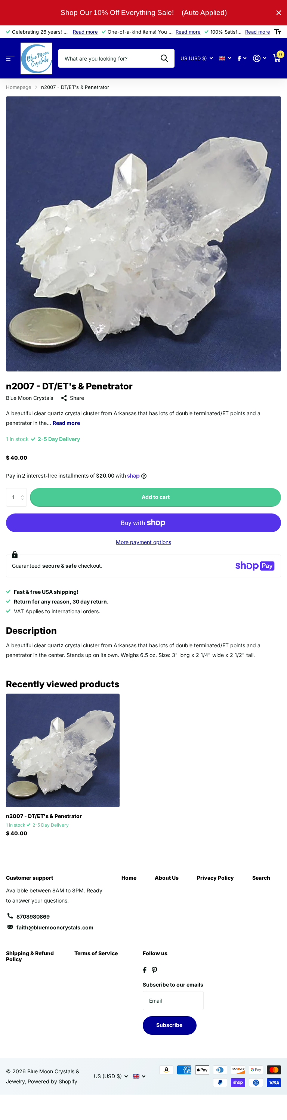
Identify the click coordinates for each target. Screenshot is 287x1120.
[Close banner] (278, 12)
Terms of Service (96, 953)
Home (128, 877)
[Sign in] (259, 58)
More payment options (143, 542)
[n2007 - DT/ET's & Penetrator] (63, 750)
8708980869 (33, 916)
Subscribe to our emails (173, 984)
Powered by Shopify (52, 1081)
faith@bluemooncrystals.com (54, 927)
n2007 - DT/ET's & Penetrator (44, 816)
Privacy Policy (215, 877)
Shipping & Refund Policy (30, 956)
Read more (85, 32)
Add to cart (156, 497)
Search (261, 877)
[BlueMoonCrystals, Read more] (242, 58)
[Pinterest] (154, 970)
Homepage (18, 87)
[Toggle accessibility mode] (277, 32)
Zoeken (164, 58)
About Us (167, 877)
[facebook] (144, 970)
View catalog (10, 58)
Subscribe (169, 1025)
